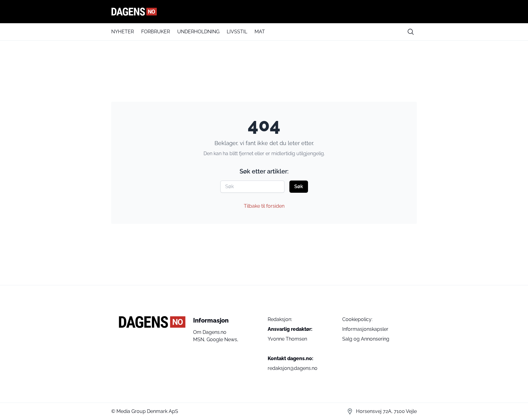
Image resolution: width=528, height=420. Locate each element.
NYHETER (122, 32)
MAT (260, 32)
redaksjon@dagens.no (292, 368)
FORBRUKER (155, 32)
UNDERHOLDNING (198, 32)
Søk (298, 186)
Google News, (222, 339)
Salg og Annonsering (365, 339)
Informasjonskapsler (365, 329)
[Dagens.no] (264, 11)
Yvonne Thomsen (287, 339)
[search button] (411, 32)
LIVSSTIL (237, 32)
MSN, (200, 339)
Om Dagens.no (209, 332)
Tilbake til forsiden (264, 206)
